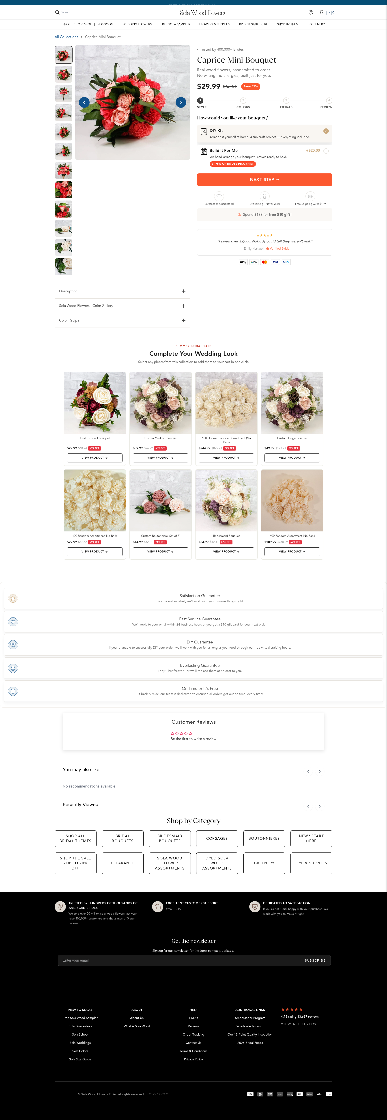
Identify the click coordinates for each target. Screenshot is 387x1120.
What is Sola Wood (137, 1026)
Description (68, 291)
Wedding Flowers (137, 24)
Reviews (193, 1026)
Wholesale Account (250, 1026)
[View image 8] (64, 190)
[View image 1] (64, 55)
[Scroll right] (319, 771)
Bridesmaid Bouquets (170, 838)
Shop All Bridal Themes (76, 838)
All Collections (66, 37)
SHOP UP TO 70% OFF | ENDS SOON (88, 24)
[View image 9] (64, 209)
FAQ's (193, 1018)
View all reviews (300, 1024)
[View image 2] (64, 74)
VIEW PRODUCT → (95, 458)
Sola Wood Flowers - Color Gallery (86, 306)
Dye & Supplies (311, 863)
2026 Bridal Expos (250, 1042)
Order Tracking (193, 1034)
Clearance (123, 863)
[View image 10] (64, 228)
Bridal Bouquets (123, 838)
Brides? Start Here (253, 24)
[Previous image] (84, 102)
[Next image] (181, 102)
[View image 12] (64, 267)
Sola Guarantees (80, 1026)
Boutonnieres (264, 838)
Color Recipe (69, 320)
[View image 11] (64, 248)
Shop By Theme (288, 24)
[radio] (264, 133)
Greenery (317, 24)
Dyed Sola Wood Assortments (217, 863)
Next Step (262, 179)
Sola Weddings (80, 1042)
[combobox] (81, 12)
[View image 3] (64, 93)
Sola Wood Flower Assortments (170, 863)
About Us (137, 1018)
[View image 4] (64, 113)
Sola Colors (80, 1051)
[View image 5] (64, 132)
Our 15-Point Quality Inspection (250, 1034)
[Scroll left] (308, 771)
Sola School (80, 1034)
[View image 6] (64, 151)
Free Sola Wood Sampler (80, 1018)
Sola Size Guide (80, 1059)
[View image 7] (64, 170)
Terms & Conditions (193, 1051)
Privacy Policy (193, 1059)
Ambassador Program (250, 1018)
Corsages (217, 838)
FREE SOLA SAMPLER (175, 24)
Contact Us (193, 1042)
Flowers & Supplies (214, 24)
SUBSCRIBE (315, 960)
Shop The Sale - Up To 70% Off (75, 863)
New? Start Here (311, 838)
